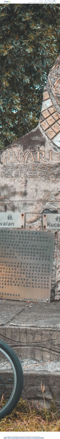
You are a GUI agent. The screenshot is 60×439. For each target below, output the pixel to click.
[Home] (7, 2)
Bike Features (46, 2)
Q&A (55, 2)
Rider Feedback (51, 2)
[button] (38, 1)
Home (6, 436)
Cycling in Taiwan (31, 2)
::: (4, 436)
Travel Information (41, 2)
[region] (30, 218)
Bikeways (35, 2)
